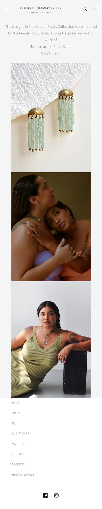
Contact (16, 413)
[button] (6, 8)
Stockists (17, 464)
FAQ (12, 423)
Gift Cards (17, 454)
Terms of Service (22, 475)
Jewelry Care (19, 434)
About (14, 403)
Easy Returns (19, 444)
